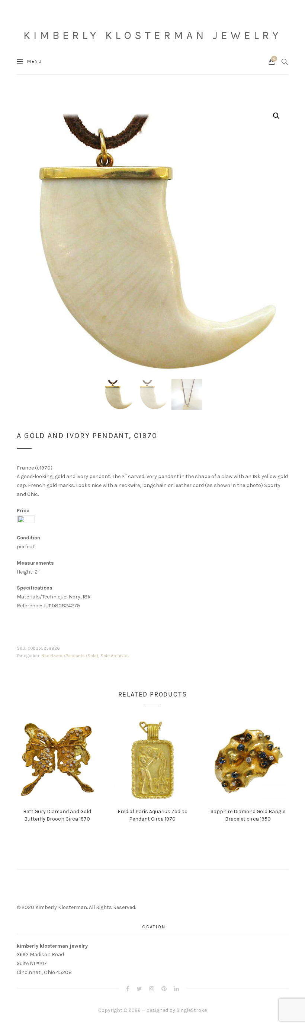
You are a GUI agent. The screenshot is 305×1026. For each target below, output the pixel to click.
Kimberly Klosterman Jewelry (152, 35)
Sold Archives (114, 655)
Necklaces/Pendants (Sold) (69, 655)
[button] (276, 116)
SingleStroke (191, 1010)
